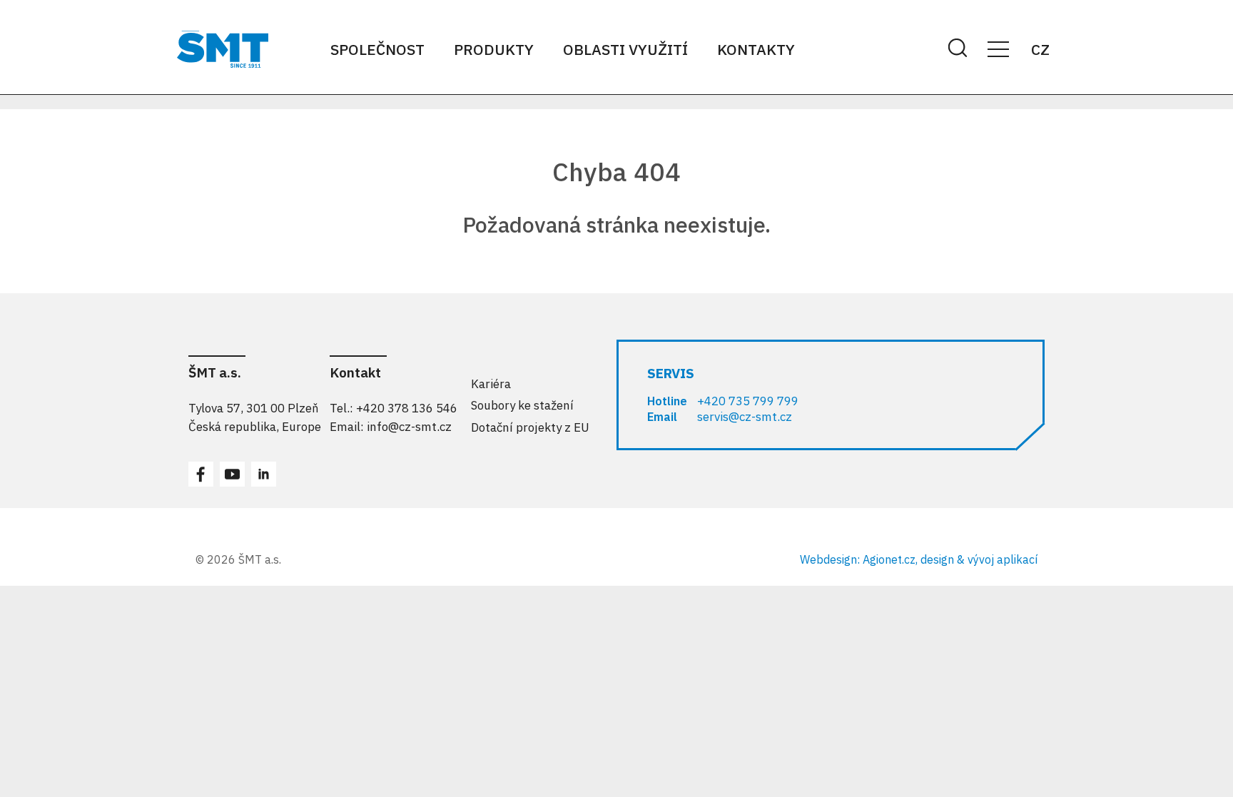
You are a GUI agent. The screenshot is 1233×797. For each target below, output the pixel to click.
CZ (1040, 49)
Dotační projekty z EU (530, 427)
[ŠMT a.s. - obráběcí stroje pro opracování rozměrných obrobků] (222, 49)
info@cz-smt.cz (409, 427)
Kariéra (491, 384)
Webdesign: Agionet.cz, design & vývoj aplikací (918, 559)
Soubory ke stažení (522, 405)
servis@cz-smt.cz (744, 417)
